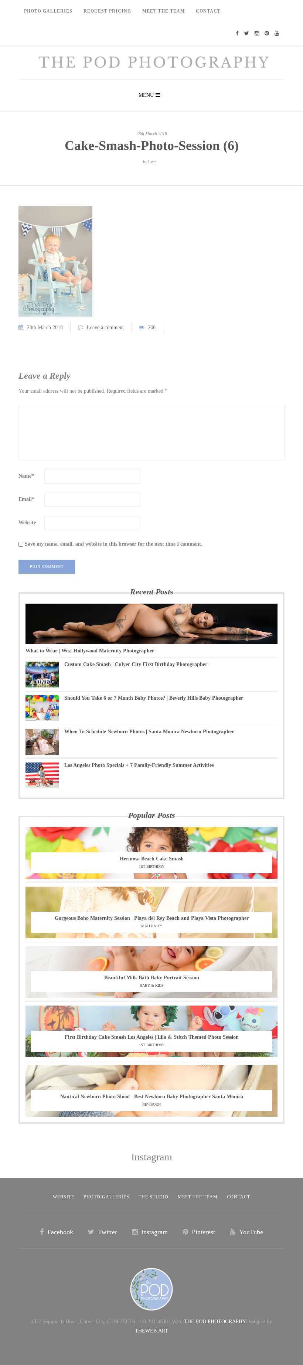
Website (27, 522)
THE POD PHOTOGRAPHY (215, 1321)
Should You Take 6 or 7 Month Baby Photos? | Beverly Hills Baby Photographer (153, 698)
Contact (208, 11)
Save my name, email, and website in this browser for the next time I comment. (113, 544)
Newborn (151, 1104)
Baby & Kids (152, 985)
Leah (152, 161)
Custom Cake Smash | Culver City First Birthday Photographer (135, 664)
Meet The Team (163, 11)
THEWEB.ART (151, 1331)
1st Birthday (151, 866)
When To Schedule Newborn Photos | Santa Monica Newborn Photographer (149, 731)
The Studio (153, 1197)
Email (26, 499)
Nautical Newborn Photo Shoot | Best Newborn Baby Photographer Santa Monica (151, 1096)
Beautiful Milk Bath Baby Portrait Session (151, 977)
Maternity (151, 926)
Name (26, 476)
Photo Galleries (48, 11)
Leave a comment (105, 327)
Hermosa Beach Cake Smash (152, 858)
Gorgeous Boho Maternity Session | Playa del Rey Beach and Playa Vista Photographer (152, 918)
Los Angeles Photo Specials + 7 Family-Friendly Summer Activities (139, 765)
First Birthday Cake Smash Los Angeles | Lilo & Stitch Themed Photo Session (152, 1037)
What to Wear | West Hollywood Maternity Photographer (89, 651)
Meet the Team (198, 1197)
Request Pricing (107, 11)
